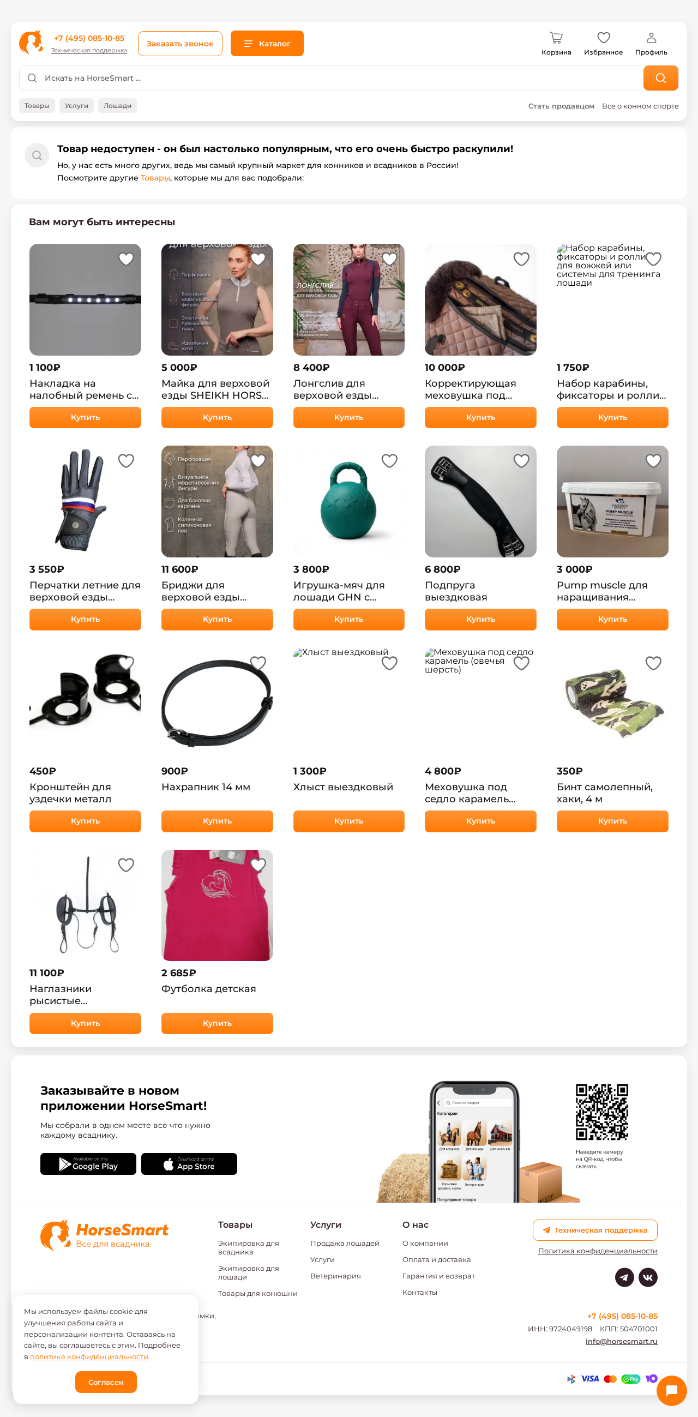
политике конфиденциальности (89, 1356)
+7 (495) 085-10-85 (89, 38)
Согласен (106, 1382)
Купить (85, 417)
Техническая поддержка (89, 50)
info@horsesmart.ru (622, 1341)
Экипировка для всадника (248, 1247)
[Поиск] (661, 78)
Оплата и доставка (436, 1259)
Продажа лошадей (345, 1243)
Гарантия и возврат (438, 1275)
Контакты (419, 1292)
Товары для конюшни (258, 1293)
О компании (425, 1243)
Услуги (322, 1259)
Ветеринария (335, 1275)
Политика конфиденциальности (598, 1250)
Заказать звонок (180, 44)
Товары (155, 178)
